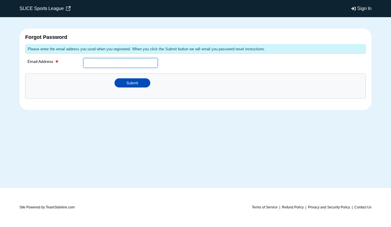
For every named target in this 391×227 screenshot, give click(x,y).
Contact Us (363, 207)
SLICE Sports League (42, 8)
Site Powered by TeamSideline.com (47, 207)
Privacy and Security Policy (329, 207)
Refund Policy (293, 207)
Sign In (364, 8)
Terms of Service (265, 207)
